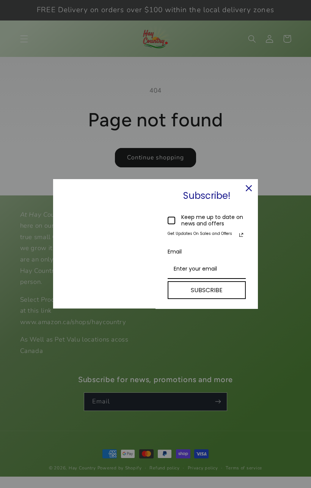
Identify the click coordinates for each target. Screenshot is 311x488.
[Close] (249, 188)
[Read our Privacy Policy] (241, 234)
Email (175, 251)
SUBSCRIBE (207, 290)
